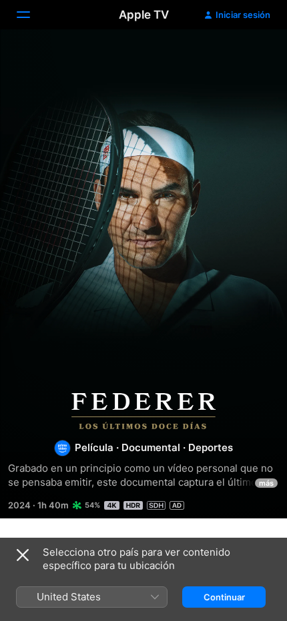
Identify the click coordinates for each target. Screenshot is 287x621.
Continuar (224, 597)
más (266, 483)
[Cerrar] (23, 555)
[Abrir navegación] (31, 14)
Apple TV (144, 14)
